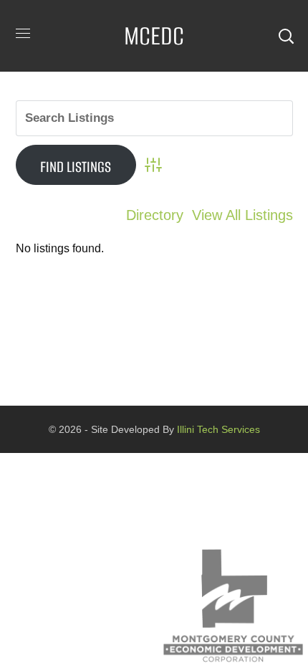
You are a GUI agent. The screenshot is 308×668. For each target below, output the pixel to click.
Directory (154, 215)
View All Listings (242, 215)
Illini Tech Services (217, 429)
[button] (286, 36)
